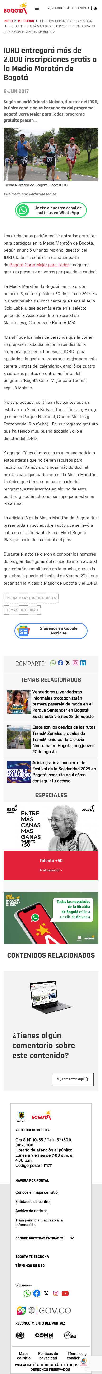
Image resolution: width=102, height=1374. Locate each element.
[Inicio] (15, 8)
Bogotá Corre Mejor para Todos (39, 264)
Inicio (8, 20)
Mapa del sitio (24, 1355)
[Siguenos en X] (46, 1293)
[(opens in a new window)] (75, 664)
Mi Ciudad (26, 20)
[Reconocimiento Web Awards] (70, 1335)
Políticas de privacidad (48, 1355)
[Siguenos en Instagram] (55, 1293)
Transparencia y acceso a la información (39, 1222)
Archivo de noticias (31, 1210)
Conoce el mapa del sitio (36, 1192)
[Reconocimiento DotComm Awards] (43, 1335)
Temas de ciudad (22, 610)
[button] (53, 664)
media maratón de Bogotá (31, 598)
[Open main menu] (36, 8)
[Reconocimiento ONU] (20, 1335)
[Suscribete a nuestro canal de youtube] (65, 1293)
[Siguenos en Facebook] (27, 1293)
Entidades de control (33, 1201)
